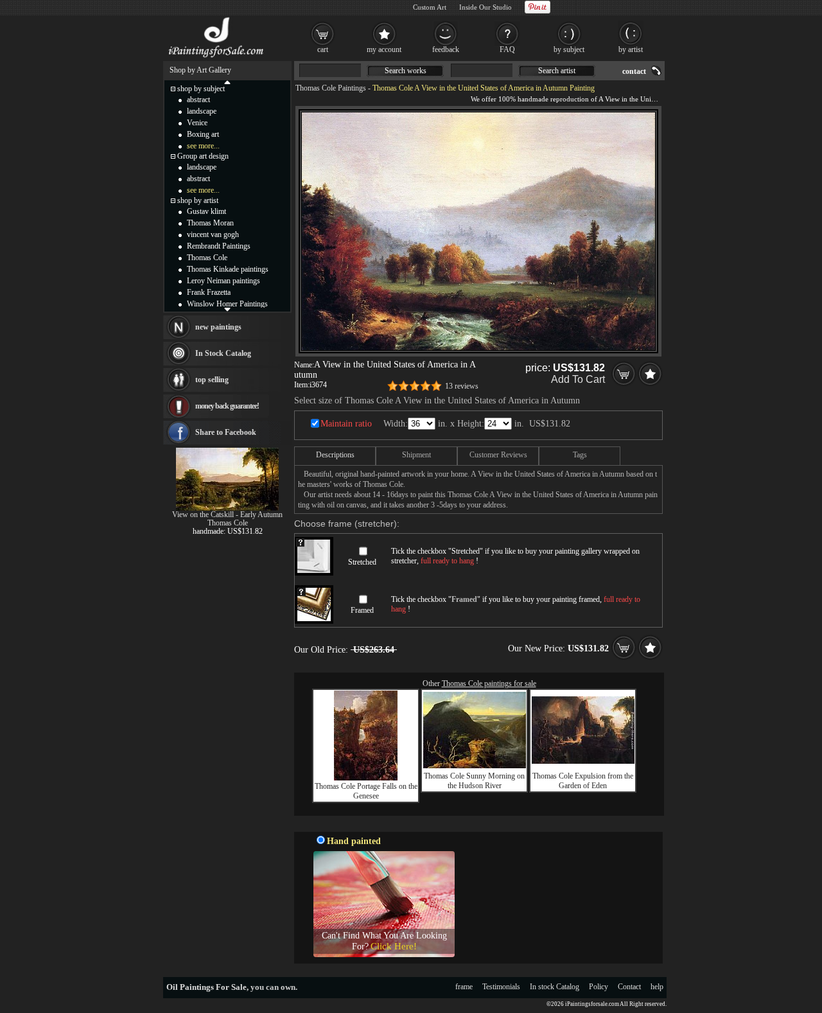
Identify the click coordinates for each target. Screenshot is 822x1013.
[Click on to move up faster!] (227, 81)
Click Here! (394, 946)
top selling (212, 379)
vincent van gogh (213, 234)
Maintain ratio (346, 423)
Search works (405, 70)
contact (634, 71)
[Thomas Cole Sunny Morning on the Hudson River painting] (474, 765)
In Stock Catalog (223, 353)
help (657, 986)
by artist (630, 49)
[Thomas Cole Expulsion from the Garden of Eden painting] (583, 761)
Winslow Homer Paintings (227, 303)
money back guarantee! (227, 405)
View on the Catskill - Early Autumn (227, 514)
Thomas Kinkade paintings (227, 269)
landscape (201, 111)
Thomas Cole (207, 257)
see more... (203, 145)
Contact (629, 986)
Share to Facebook (225, 432)
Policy (598, 986)
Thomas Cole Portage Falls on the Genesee (366, 791)
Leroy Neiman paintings (223, 280)
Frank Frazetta (209, 292)
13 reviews (461, 386)
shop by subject (201, 88)
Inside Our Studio (485, 7)
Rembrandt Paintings (218, 246)
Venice (197, 122)
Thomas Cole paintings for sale (489, 683)
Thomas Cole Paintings (330, 88)
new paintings (218, 326)
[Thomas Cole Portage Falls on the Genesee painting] (366, 777)
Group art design (203, 156)
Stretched (362, 562)
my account (384, 49)
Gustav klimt (206, 211)
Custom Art (429, 7)
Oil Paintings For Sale (206, 987)
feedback (445, 49)
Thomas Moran (210, 222)
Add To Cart (578, 379)
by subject (569, 49)
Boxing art (203, 134)
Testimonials (501, 986)
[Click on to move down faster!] (227, 308)
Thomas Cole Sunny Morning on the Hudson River (474, 780)
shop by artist (197, 200)
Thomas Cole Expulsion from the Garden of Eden (582, 780)
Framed (362, 610)
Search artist (556, 70)
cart (322, 49)
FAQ (507, 49)
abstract (198, 99)
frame (464, 986)
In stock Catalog (554, 986)
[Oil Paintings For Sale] (216, 57)
